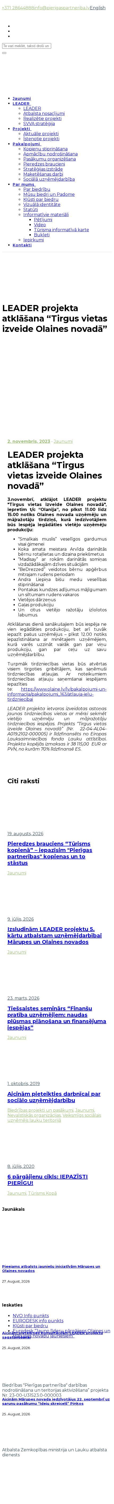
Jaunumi (22, 98)
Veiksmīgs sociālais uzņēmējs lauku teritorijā (54, 1118)
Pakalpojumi (26, 144)
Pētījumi (43, 219)
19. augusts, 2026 (25, 833)
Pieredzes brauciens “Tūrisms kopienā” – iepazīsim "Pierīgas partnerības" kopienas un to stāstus (49, 853)
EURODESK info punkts (38, 1320)
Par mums (23, 184)
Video (40, 224)
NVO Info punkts (31, 1315)
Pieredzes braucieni (44, 164)
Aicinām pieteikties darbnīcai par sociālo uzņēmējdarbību (53, 1097)
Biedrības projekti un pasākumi (40, 1110)
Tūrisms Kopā (42, 1193)
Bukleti (42, 234)
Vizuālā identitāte (41, 204)
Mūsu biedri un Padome (49, 194)
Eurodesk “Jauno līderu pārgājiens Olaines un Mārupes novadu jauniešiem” (61, 1333)
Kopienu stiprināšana (45, 148)
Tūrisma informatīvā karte (61, 229)
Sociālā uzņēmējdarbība (49, 179)
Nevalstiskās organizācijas (34, 1115)
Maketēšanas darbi (43, 174)
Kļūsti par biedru (41, 199)
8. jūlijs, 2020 (20, 1166)
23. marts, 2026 (23, 998)
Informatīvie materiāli (46, 214)
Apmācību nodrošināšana (50, 153)
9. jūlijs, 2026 (20, 919)
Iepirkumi (33, 239)
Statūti (30, 209)
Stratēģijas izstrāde (43, 169)
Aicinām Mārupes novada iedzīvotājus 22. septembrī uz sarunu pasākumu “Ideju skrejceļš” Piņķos (56, 1401)
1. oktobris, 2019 (23, 1083)
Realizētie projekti (42, 118)
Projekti (21, 128)
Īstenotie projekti (41, 138)
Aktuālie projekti (41, 133)
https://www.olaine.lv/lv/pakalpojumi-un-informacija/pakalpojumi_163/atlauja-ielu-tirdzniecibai (57, 694)
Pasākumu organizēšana (49, 159)
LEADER (21, 103)
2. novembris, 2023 (28, 441)
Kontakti (22, 245)
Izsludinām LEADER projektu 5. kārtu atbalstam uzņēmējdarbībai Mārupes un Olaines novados (54, 935)
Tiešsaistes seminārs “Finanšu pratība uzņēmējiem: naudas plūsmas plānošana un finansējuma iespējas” (56, 1018)
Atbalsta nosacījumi (44, 113)
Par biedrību (36, 189)
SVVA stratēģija (39, 123)
